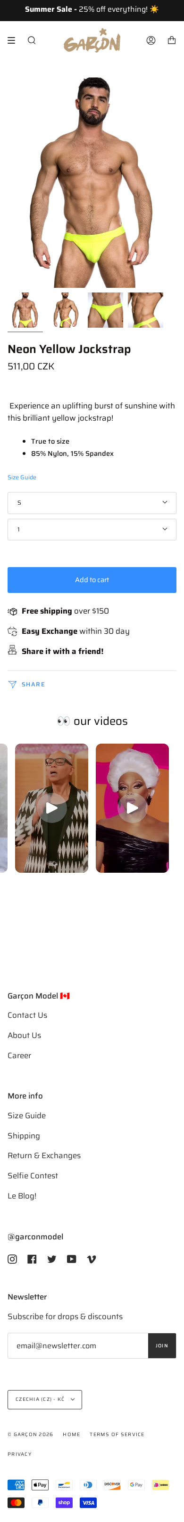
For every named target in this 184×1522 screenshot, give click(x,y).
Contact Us (27, 1015)
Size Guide (22, 477)
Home (71, 1434)
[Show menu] (15, 40)
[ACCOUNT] (151, 40)
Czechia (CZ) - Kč (41, 1399)
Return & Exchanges (44, 1155)
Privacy (20, 1454)
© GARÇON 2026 (30, 1434)
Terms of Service (117, 1434)
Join (162, 1346)
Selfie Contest (33, 1175)
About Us (24, 1035)
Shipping (24, 1136)
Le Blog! (22, 1196)
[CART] (171, 40)
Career (19, 1055)
